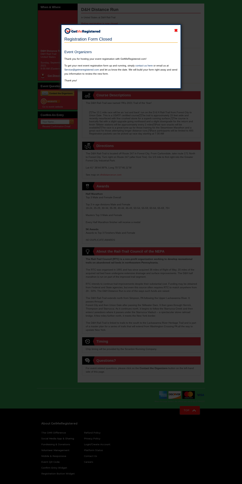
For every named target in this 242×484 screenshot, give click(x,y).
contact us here (144, 65)
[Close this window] (176, 30)
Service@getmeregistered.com (81, 69)
